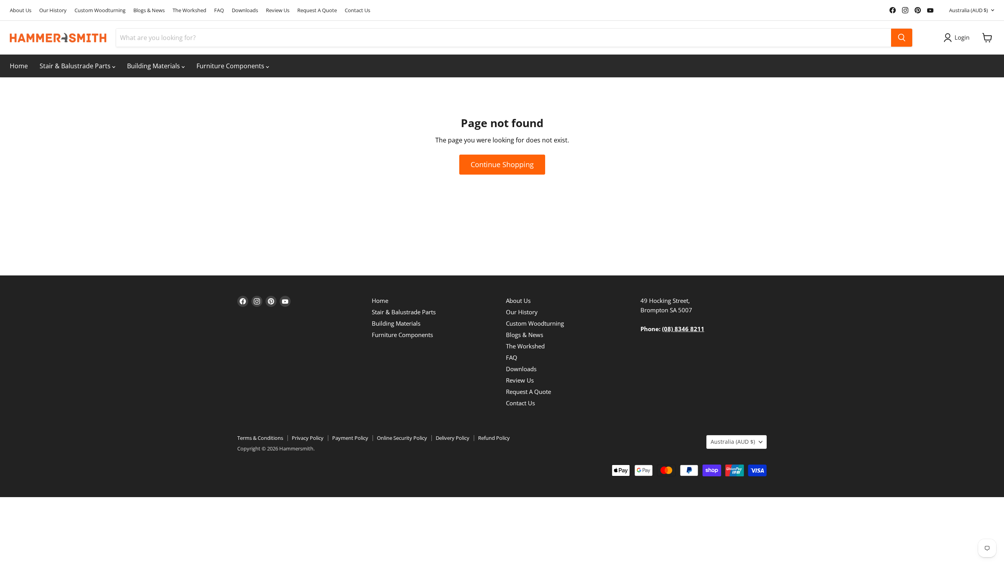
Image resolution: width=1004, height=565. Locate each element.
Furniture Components (231, 66)
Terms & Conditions (260, 437)
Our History (53, 10)
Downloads (245, 10)
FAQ (219, 10)
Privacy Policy (308, 437)
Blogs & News (149, 10)
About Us (20, 10)
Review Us (277, 10)
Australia (968, 10)
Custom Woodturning (100, 10)
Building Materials (154, 66)
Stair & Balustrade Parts (76, 66)
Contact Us (357, 10)
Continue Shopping (502, 164)
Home (19, 66)
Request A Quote (317, 10)
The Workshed (189, 10)
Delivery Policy (452, 437)
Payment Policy (350, 437)
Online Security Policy (402, 437)
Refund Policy (494, 437)
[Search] (901, 38)
